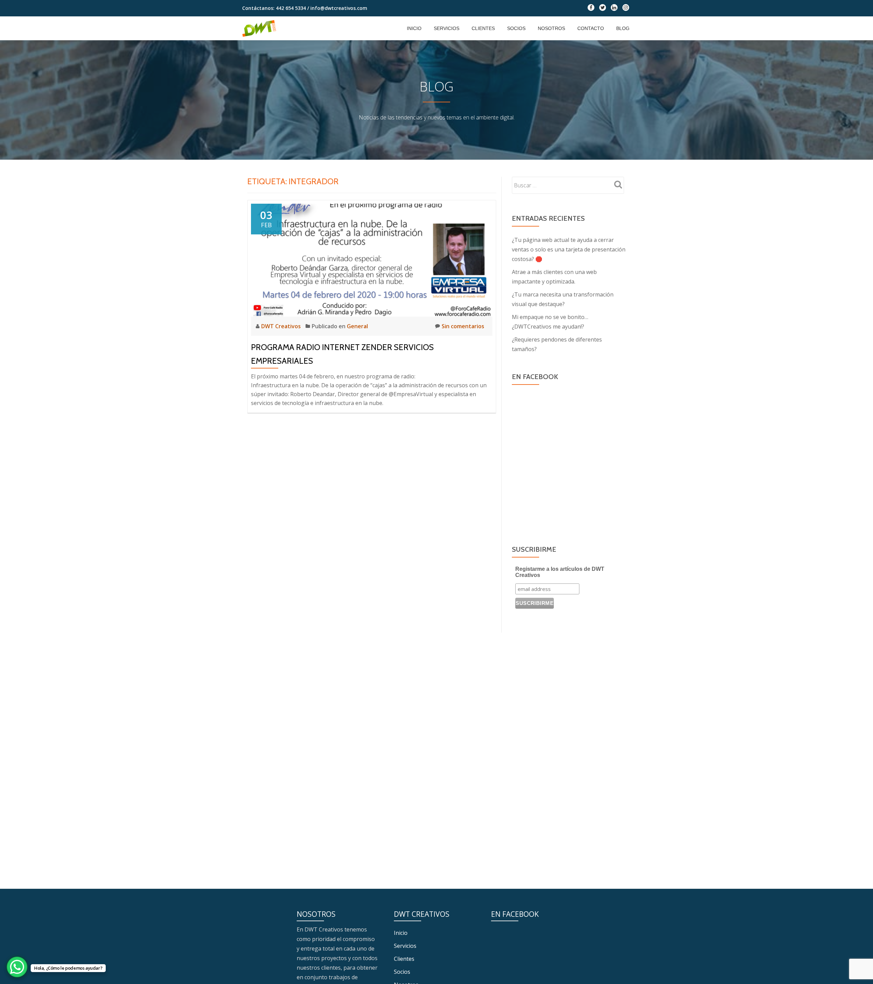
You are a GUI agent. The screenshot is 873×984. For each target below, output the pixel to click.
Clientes (483, 28)
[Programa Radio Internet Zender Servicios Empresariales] (371, 259)
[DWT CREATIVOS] (260, 28)
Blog (623, 28)
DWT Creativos (281, 326)
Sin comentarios (463, 326)
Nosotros (551, 28)
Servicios (446, 28)
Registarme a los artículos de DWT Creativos (559, 572)
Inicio (414, 28)
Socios (516, 28)
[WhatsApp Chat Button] (17, 967)
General (357, 326)
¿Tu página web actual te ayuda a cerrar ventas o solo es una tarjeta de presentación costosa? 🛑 (568, 249)
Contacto (590, 28)
